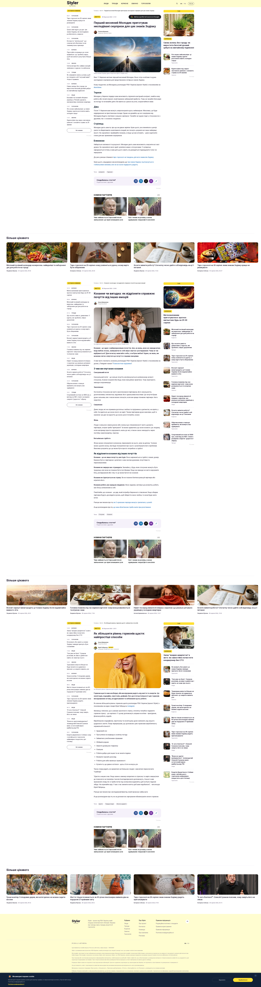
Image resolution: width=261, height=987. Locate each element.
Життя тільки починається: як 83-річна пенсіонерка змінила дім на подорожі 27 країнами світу (78, 689)
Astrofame (97, 87)
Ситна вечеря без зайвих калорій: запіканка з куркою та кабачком (79, 67)
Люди (106, 3)
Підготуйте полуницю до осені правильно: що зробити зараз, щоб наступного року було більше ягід (79, 55)
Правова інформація (163, 929)
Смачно (134, 3)
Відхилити (222, 980)
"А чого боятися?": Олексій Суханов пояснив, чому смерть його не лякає (77, 712)
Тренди (115, 3)
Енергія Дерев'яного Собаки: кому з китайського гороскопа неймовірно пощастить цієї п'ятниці (79, 738)
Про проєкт (142, 923)
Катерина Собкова (75, 271)
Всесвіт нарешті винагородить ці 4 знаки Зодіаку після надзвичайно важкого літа (79, 340)
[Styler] (72, 3)
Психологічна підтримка (122, 364)
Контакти (142, 926)
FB (136, 181)
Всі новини (79, 130)
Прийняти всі (243, 980)
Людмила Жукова (12, 271)
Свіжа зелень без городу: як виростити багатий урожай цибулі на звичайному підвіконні (79, 88)
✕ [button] (255, 975)
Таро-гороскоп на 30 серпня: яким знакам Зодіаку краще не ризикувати (79, 20)
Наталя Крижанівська (140, 613)
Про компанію (143, 932)
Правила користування (163, 926)
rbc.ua (191, 3)
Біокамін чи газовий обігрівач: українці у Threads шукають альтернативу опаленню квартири (78, 100)
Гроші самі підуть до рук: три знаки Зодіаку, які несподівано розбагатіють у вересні (78, 32)
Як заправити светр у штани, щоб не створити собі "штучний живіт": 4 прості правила (78, 77)
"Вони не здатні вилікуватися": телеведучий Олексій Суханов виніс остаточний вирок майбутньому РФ (77, 724)
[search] (177, 3)
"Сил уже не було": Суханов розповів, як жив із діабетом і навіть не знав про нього (77, 656)
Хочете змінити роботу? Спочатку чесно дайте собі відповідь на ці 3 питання (164, 266)
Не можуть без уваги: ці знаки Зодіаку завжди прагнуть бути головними (77, 644)
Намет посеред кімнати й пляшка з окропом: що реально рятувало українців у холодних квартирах (78, 363)
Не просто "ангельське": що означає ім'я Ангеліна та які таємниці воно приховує (76, 43)
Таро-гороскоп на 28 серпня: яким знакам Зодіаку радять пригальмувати (79, 701)
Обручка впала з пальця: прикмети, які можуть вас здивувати (76, 386)
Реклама (142, 936)
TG (141, 181)
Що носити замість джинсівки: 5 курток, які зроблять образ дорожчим (78, 318)
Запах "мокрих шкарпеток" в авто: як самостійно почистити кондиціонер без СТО (79, 633)
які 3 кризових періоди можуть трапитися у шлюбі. (132, 502)
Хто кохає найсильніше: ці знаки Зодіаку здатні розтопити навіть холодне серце (78, 111)
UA (181, 3)
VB (151, 181)
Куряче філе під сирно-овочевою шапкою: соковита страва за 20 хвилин (78, 122)
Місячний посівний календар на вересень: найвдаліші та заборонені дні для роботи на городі (36, 266)
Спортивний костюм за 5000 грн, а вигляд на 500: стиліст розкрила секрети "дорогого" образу (79, 397)
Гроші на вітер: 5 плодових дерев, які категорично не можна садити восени (79, 678)
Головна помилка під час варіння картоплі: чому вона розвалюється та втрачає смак (79, 352)
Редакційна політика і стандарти (167, 923)
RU (185, 3)
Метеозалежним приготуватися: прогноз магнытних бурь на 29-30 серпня (78, 293)
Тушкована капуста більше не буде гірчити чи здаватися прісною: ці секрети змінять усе (78, 667)
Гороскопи (145, 3)
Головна (96, 10)
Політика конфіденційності (165, 932)
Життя (101, 10)
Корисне (124, 3)
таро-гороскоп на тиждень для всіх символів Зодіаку (133, 157)
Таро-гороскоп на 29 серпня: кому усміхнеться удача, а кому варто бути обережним (99, 266)
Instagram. (131, 706)
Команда (142, 929)
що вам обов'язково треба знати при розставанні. (132, 507)
